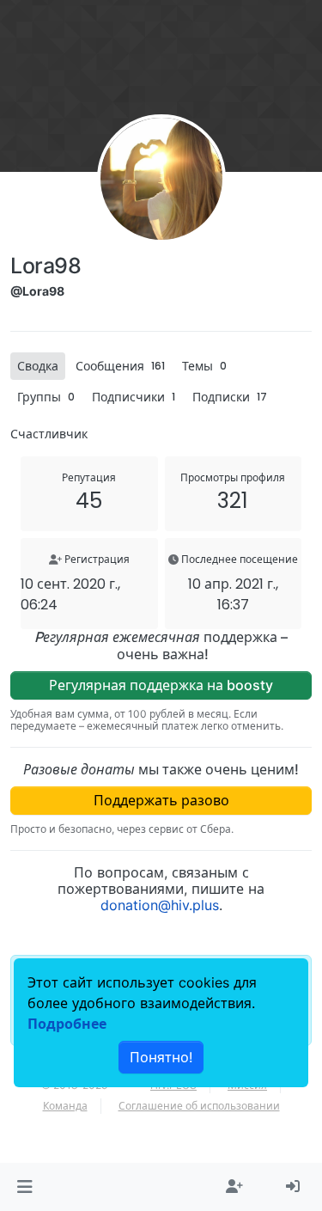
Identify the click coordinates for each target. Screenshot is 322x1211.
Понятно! (161, 1057)
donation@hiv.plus (159, 905)
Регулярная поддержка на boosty (161, 685)
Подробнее (66, 1023)
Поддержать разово (161, 800)
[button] (24, 1187)
